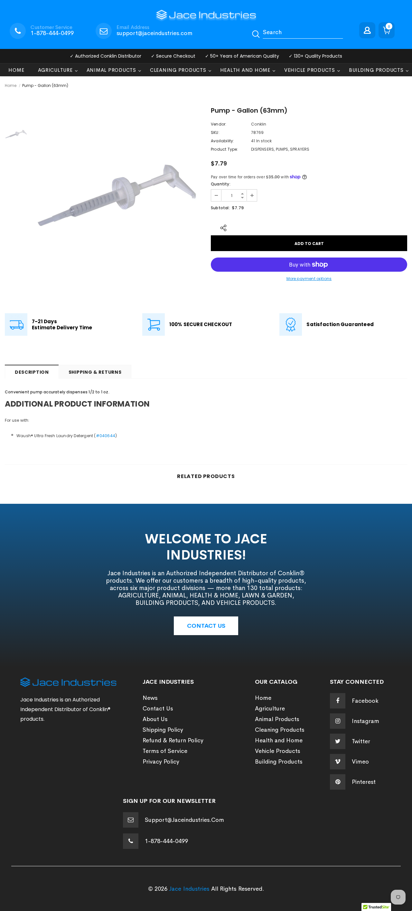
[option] (117, 191)
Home (10, 85)
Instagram (365, 721)
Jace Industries (189, 888)
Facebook (365, 700)
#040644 (105, 435)
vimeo (360, 761)
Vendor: (218, 124)
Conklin (258, 124)
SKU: (215, 132)
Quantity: (220, 184)
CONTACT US (206, 625)
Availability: (222, 141)
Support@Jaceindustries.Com (184, 819)
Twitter (361, 741)
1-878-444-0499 (52, 33)
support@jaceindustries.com (154, 33)
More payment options (309, 278)
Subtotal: (220, 208)
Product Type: (224, 149)
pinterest (364, 781)
